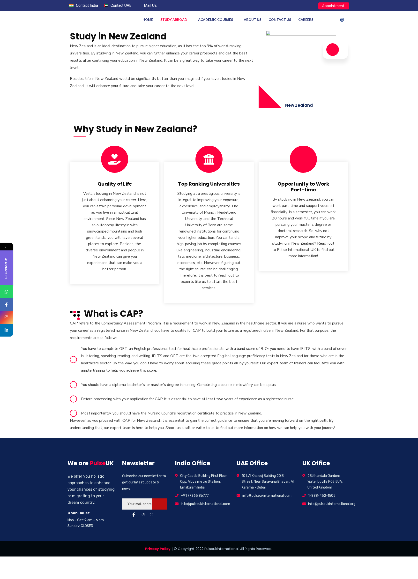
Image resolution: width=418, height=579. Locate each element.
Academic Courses (215, 19)
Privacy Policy (158, 548)
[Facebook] (332, 19)
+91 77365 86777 (195, 496)
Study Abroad (173, 19)
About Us (252, 19)
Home (147, 19)
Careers (305, 19)
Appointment (333, 5)
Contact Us (280, 19)
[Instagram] (342, 19)
